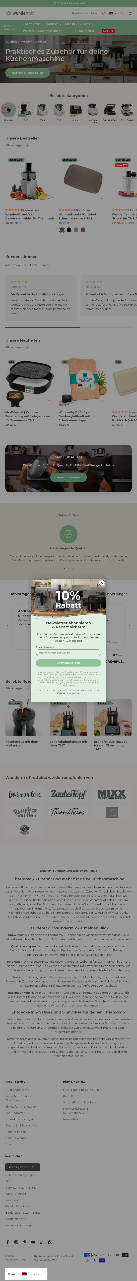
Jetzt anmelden (68, 663)
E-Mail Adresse (45, 647)
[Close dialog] (102, 583)
